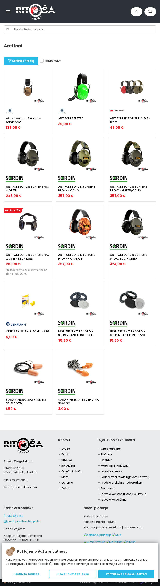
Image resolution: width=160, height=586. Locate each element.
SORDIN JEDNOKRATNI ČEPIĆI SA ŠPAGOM (26, 401)
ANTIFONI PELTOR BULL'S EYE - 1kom (130, 120)
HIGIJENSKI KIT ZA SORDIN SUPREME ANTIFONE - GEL (75, 333)
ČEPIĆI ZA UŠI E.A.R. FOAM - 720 (27, 331)
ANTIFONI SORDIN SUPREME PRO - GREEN (27, 188)
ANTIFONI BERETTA (71, 118)
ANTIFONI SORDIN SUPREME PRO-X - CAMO (76, 188)
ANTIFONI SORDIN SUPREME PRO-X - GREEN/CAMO (128, 188)
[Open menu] (8, 11)
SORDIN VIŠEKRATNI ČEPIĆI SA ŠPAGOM (78, 401)
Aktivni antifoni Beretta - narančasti (23, 120)
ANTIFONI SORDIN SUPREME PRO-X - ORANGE (76, 256)
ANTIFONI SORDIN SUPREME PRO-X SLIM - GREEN (128, 256)
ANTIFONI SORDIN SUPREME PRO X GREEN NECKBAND (27, 256)
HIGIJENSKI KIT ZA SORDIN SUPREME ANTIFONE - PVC (127, 333)
